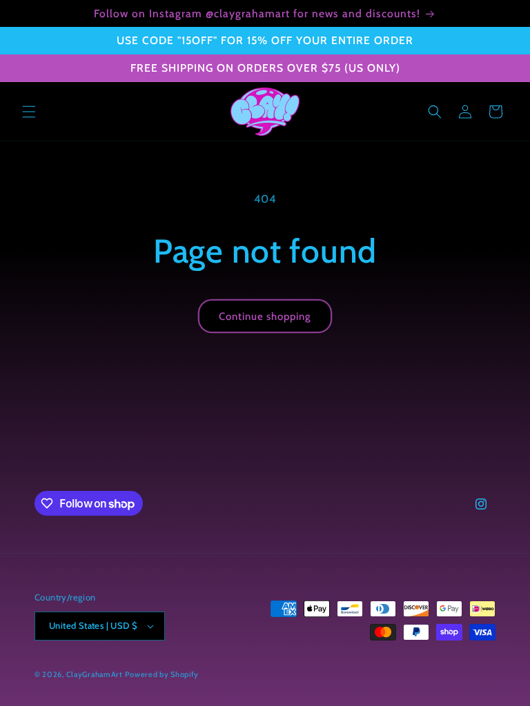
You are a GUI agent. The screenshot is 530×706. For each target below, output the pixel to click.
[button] (29, 112)
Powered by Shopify (162, 674)
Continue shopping (265, 316)
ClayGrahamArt (94, 674)
